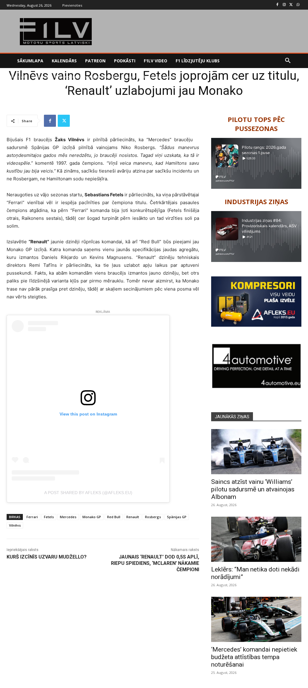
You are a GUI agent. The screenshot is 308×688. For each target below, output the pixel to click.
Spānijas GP (176, 517)
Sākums (13, 76)
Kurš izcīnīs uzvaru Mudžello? (47, 557)
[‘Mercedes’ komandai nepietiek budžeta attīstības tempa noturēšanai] (256, 619)
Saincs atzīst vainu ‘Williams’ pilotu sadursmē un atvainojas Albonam (252, 489)
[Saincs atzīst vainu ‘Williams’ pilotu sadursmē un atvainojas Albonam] (256, 451)
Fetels (49, 517)
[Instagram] (284, 5)
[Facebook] (277, 5)
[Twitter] (291, 5)
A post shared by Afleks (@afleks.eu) (88, 492)
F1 (25, 76)
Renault (132, 517)
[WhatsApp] (297, 5)
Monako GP (91, 517)
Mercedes (68, 517)
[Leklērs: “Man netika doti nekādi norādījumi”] (256, 539)
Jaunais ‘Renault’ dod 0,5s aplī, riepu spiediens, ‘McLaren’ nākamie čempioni (155, 563)
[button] (288, 61)
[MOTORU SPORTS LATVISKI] (56, 31)
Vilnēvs (15, 525)
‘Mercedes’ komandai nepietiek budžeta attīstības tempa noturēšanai (254, 657)
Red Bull (113, 517)
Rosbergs (153, 517)
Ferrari (32, 517)
